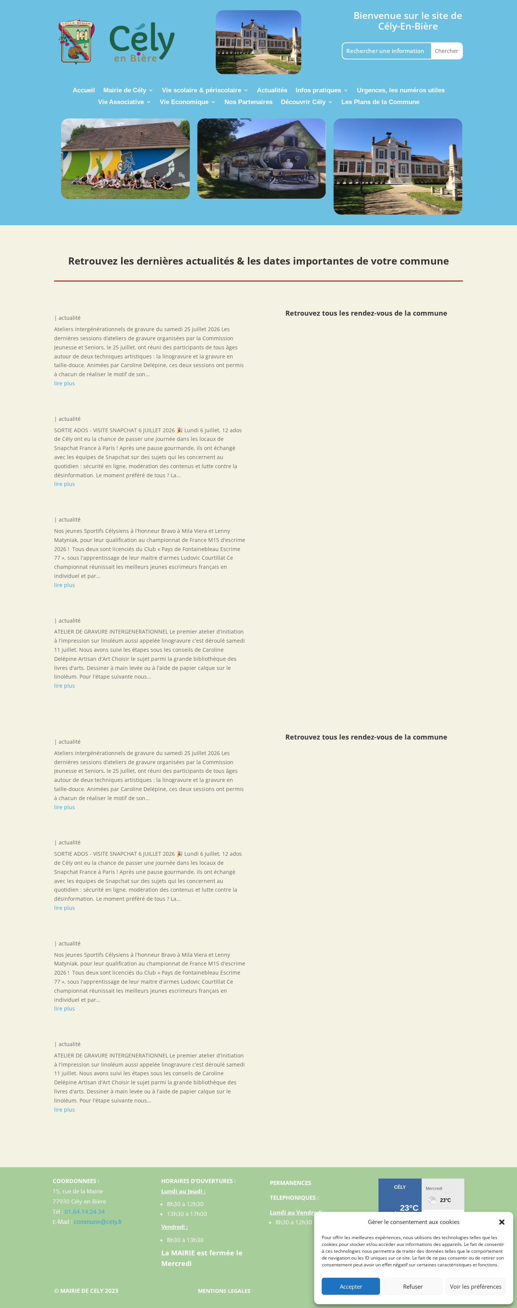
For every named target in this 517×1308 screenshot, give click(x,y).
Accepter (351, 1286)
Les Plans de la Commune (380, 102)
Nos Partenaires (248, 102)
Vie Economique (184, 102)
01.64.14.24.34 (85, 1211)
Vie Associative (121, 102)
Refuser (413, 1286)
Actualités (272, 90)
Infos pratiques (318, 90)
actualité (70, 317)
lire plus (64, 383)
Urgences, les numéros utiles (401, 90)
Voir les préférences (475, 1286)
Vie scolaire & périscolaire (201, 90)
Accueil (84, 90)
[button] (502, 1222)
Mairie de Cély (124, 90)
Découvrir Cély (303, 102)
